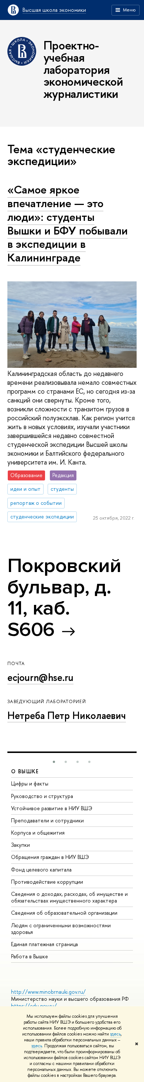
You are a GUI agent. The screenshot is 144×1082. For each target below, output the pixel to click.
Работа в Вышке (29, 956)
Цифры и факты (29, 783)
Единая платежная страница (44, 944)
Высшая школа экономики (54, 9)
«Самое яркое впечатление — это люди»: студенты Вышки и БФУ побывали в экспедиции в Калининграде (67, 223)
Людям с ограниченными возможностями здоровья (61, 928)
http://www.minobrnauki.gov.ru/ (48, 991)
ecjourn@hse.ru (40, 677)
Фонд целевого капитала (41, 869)
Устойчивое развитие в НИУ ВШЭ (51, 808)
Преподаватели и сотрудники (47, 820)
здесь (115, 1034)
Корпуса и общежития (38, 832)
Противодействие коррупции (47, 881)
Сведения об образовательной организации (64, 912)
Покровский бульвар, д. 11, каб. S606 (64, 597)
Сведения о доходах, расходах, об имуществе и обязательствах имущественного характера (69, 897)
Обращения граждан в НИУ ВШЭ (50, 856)
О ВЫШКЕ (25, 771)
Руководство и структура (42, 795)
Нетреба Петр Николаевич (66, 715)
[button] (54, 762)
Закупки (20, 844)
